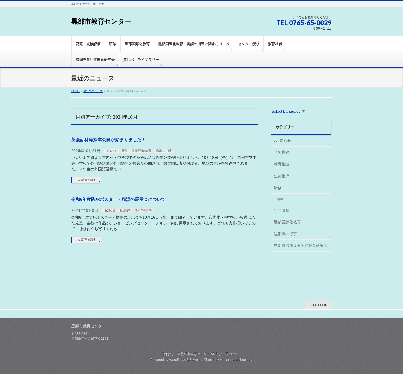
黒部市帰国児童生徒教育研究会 (301, 245)
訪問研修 (281, 210)
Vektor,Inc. (227, 360)
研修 (124, 150)
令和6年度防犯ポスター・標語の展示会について (118, 199)
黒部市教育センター (101, 21)
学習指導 (281, 152)
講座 (280, 199)
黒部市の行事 (163, 150)
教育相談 (281, 164)
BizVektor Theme (202, 360)
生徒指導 (125, 210)
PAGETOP (319, 305)
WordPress (177, 360)
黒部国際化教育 (141, 150)
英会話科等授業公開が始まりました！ (108, 139)
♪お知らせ (111, 150)
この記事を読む (86, 179)
